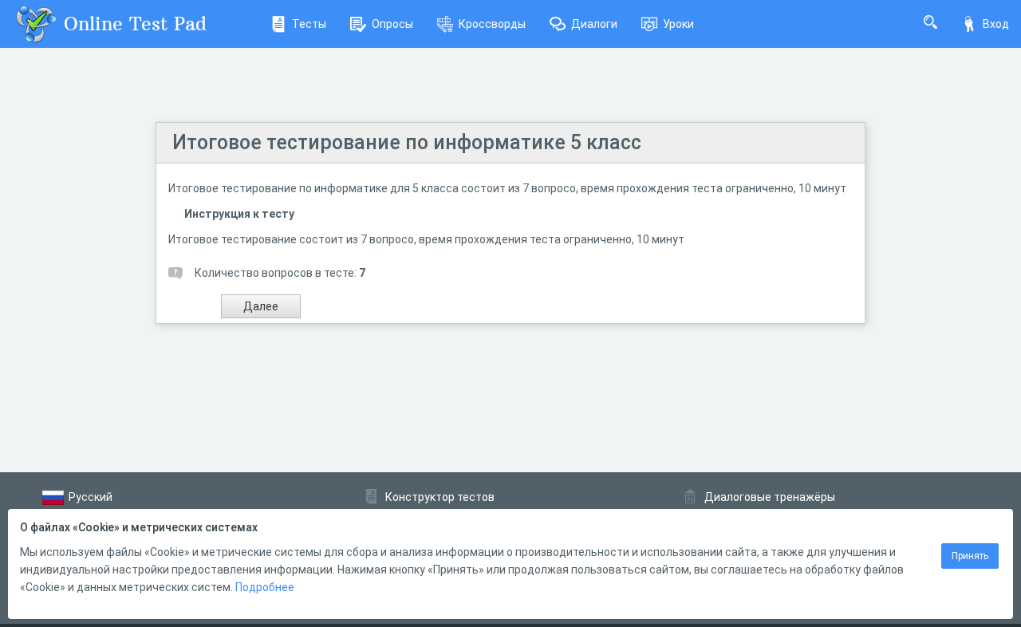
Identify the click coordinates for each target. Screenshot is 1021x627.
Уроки (678, 24)
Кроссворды (492, 24)
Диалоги (594, 24)
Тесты (309, 24)
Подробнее (264, 587)
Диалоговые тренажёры (769, 497)
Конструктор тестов (440, 497)
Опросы (392, 24)
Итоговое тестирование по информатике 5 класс (406, 142)
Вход (996, 24)
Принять (970, 556)
